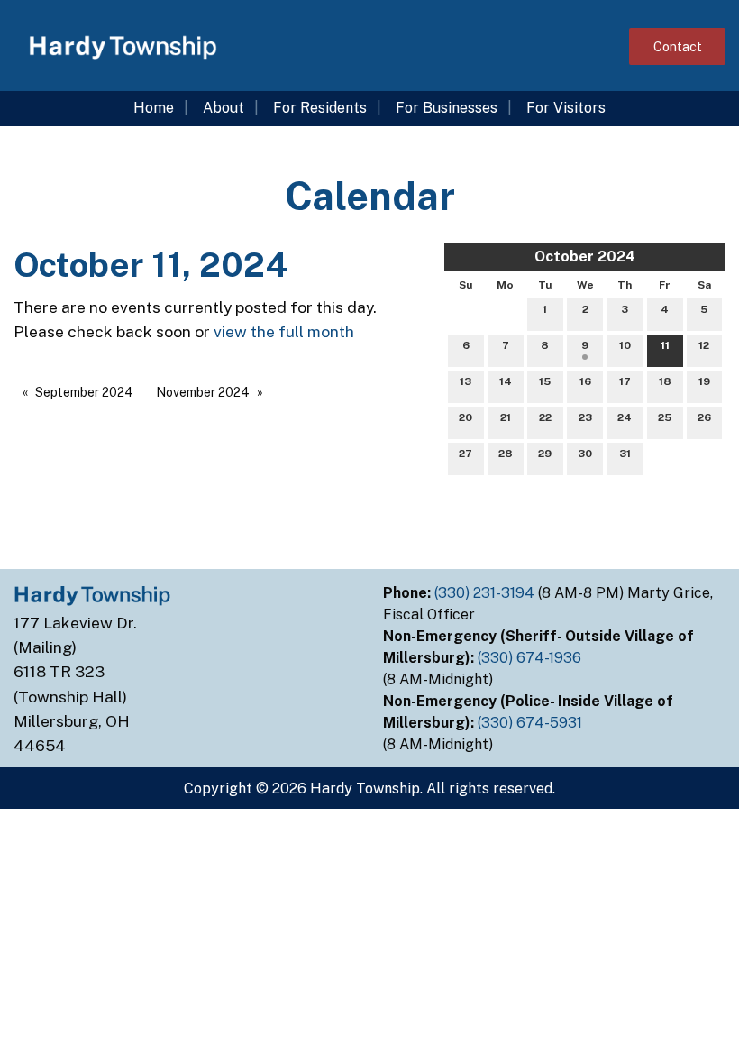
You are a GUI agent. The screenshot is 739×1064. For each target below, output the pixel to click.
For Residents (320, 107)
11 (665, 345)
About (223, 107)
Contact (677, 46)
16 (585, 381)
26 (704, 417)
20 (465, 417)
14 (505, 381)
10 (625, 345)
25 (664, 417)
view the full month (284, 331)
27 (465, 453)
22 (545, 417)
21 (505, 417)
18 (665, 381)
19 (704, 381)
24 (624, 417)
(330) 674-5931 (532, 722)
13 (465, 381)
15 (545, 381)
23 (585, 417)
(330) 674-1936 (531, 657)
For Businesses (446, 107)
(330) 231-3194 (486, 592)
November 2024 (203, 392)
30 (585, 453)
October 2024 (584, 256)
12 (703, 345)
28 (505, 453)
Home (153, 107)
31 (625, 453)
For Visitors (566, 107)
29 (545, 453)
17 (625, 381)
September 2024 (84, 392)
